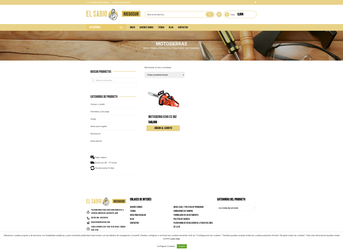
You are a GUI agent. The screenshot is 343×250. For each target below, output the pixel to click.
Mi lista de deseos (122, 2)
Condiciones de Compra (183, 211)
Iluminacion (95, 133)
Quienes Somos (146, 27)
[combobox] (237, 208)
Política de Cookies (182, 219)
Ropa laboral (96, 141)
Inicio (132, 27)
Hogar (93, 119)
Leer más (175, 238)
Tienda (161, 27)
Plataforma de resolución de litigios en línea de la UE (193, 225)
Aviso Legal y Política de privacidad (189, 207)
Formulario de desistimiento (186, 215)
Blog (171, 27)
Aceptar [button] (181, 246)
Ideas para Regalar (138, 215)
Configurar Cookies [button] (166, 246)
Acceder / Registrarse (98, 2)
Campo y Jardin (97, 104)
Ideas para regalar (98, 126)
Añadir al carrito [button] (163, 128)
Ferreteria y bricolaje (99, 111)
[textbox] (236, 208)
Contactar (183, 27)
